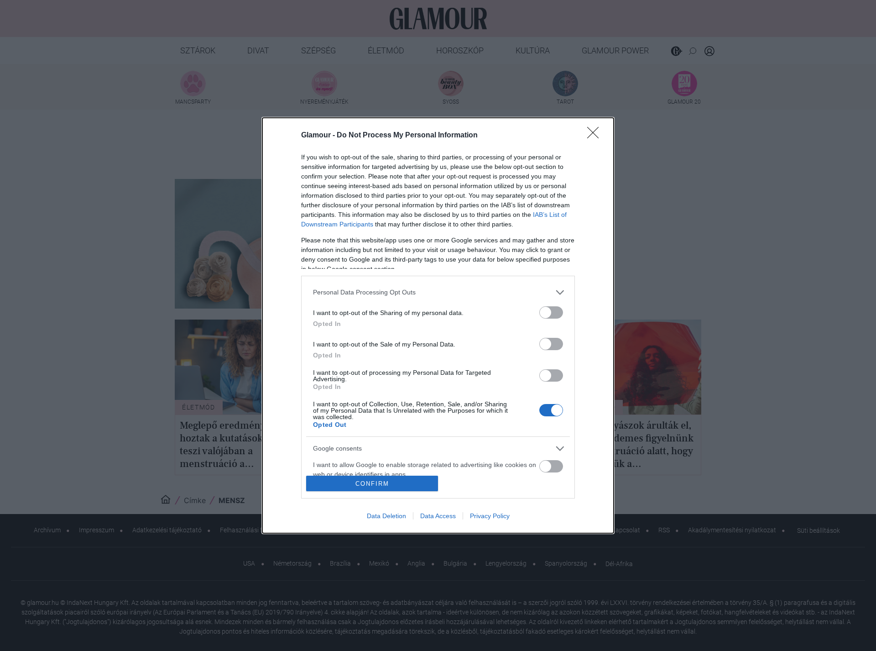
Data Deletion (386, 516)
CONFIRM (372, 483)
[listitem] (438, 292)
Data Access (438, 516)
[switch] (551, 312)
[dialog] (438, 326)
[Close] (596, 135)
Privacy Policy (490, 516)
